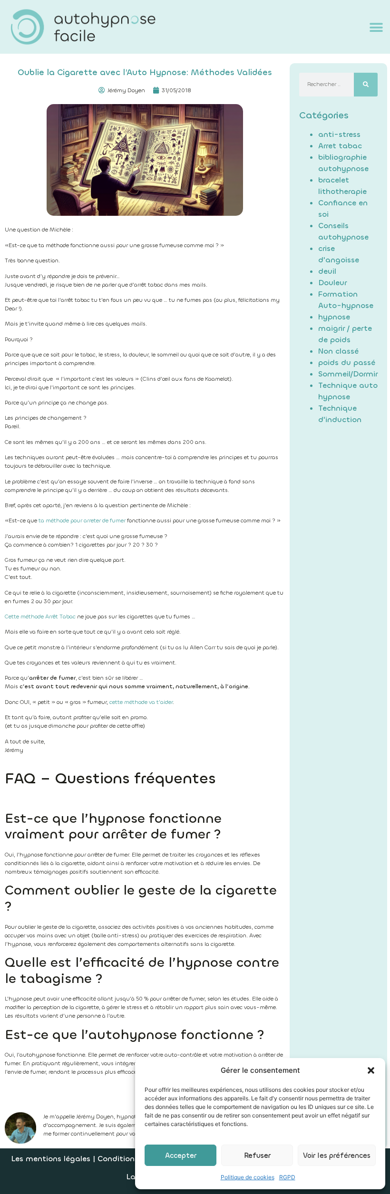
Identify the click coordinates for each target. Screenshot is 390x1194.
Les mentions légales (50, 1159)
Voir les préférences (336, 1155)
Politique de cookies (247, 1177)
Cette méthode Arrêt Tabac (40, 616)
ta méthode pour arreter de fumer (82, 520)
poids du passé (346, 362)
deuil (327, 271)
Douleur (332, 283)
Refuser (257, 1155)
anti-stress (339, 134)
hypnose (334, 317)
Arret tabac (340, 146)
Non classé (338, 351)
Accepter (180, 1155)
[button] (371, 1070)
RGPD (287, 1177)
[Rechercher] (366, 84)
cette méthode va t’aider (141, 702)
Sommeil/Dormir (348, 374)
